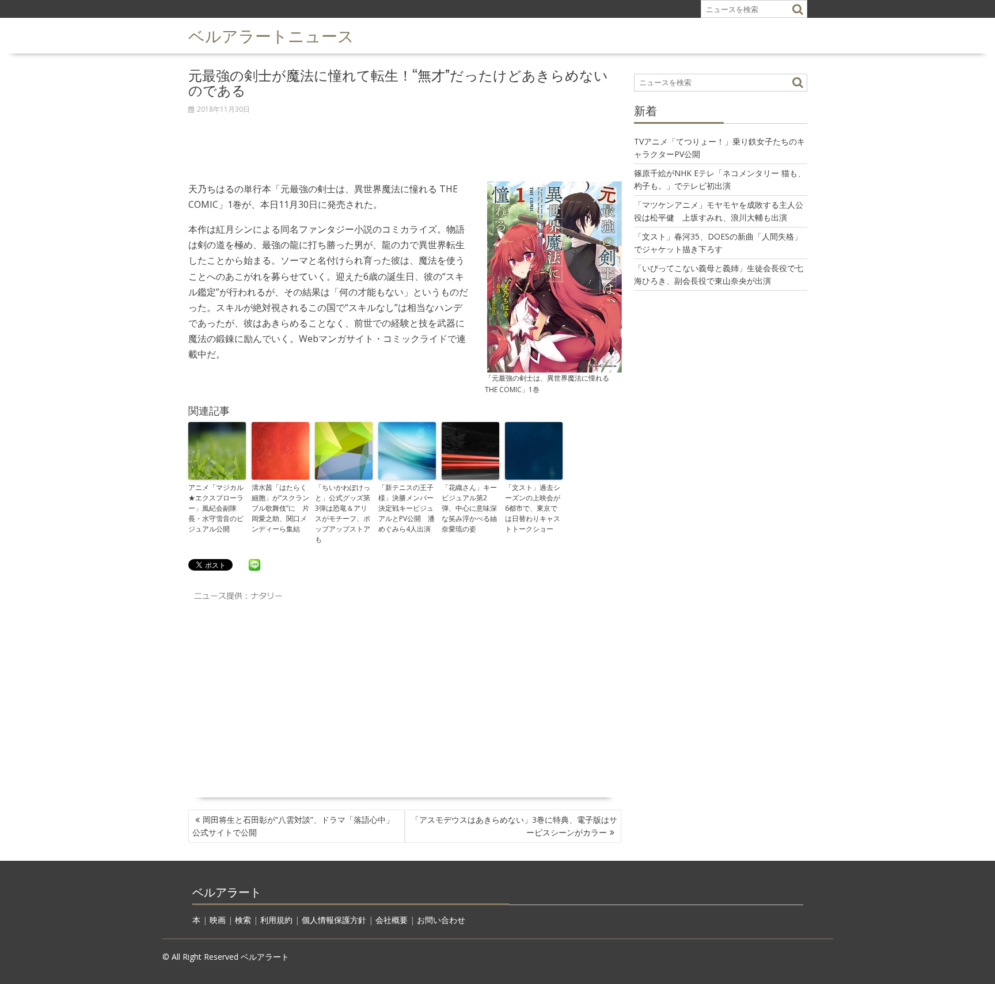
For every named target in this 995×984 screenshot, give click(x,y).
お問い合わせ (441, 919)
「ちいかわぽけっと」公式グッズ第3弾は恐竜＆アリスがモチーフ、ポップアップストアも (342, 513)
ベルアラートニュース (271, 35)
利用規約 (276, 919)
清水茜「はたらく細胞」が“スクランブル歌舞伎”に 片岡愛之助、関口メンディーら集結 (280, 508)
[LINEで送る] (254, 564)
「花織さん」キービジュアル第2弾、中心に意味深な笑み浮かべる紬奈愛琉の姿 (469, 508)
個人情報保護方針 (334, 919)
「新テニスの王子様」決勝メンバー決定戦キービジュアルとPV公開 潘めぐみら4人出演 (406, 508)
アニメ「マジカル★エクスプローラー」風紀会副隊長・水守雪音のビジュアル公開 (216, 508)
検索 (243, 919)
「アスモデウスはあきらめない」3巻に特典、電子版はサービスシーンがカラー (514, 826)
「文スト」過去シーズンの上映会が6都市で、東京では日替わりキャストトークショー (532, 508)
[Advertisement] (405, 142)
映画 (218, 919)
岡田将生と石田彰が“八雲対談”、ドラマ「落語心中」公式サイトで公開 (293, 826)
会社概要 (391, 919)
